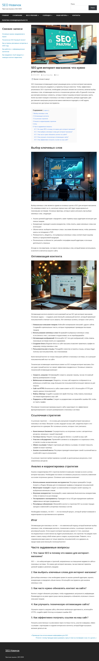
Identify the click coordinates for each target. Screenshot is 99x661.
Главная (5, 15)
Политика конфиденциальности (15, 20)
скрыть (46, 110)
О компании (17, 15)
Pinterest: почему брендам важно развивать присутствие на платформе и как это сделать (66, 638)
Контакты (76, 15)
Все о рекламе (31, 15)
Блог (57, 75)
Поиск (73, 4)
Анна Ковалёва (47, 75)
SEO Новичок (11, 5)
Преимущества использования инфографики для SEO (50, 635)
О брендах (47, 15)
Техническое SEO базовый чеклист (14, 40)
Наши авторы (61, 15)
